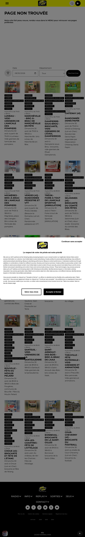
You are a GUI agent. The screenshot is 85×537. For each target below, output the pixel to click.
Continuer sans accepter (72, 241)
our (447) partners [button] (13, 257)
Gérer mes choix (31, 292)
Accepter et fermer (53, 292)
